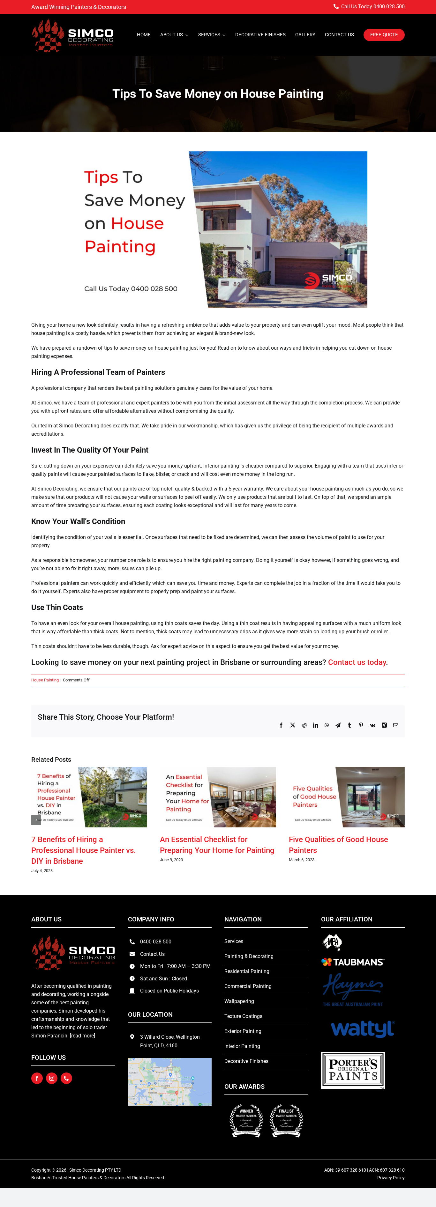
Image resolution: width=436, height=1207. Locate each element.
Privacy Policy (391, 1177)
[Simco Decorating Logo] (72, 20)
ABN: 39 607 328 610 (345, 1170)
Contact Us (152, 954)
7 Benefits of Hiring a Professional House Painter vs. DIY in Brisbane (83, 850)
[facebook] (37, 1078)
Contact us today (357, 662)
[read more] (82, 1036)
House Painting (45, 680)
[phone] (66, 1078)
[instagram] (51, 1078)
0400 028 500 (389, 7)
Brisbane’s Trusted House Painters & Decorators (78, 1177)
